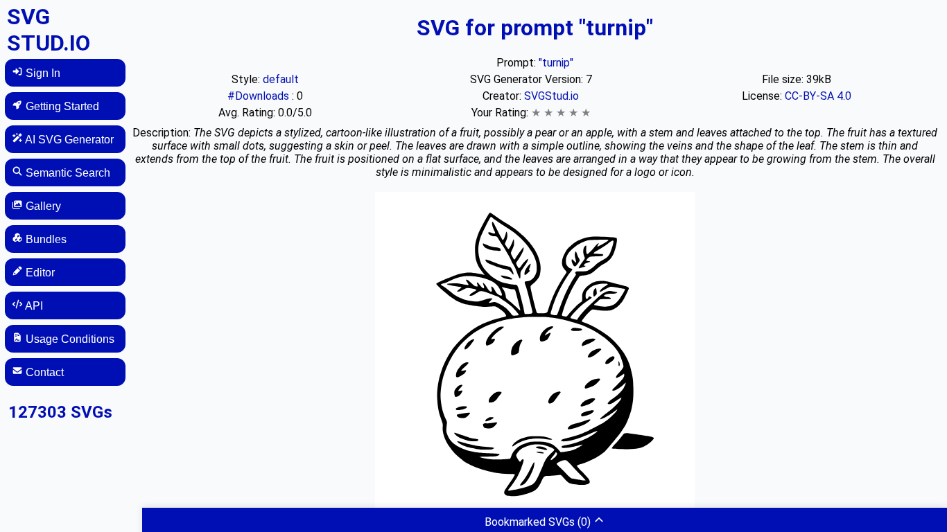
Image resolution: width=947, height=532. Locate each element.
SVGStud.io (551, 96)
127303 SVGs (60, 412)
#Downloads (259, 96)
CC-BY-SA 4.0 (818, 96)
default (281, 79)
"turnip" (556, 62)
